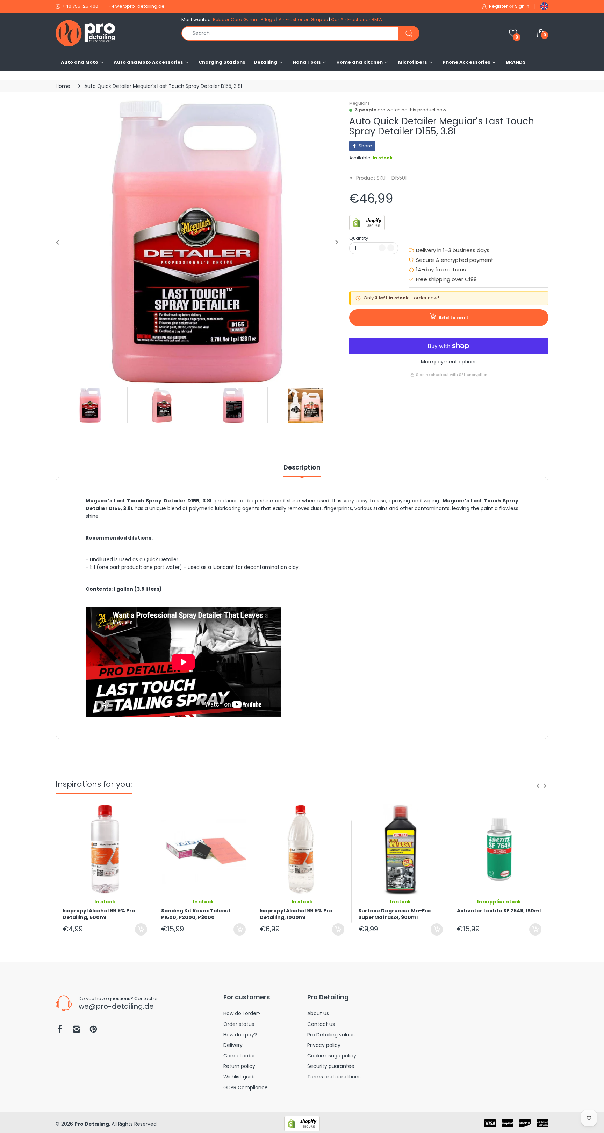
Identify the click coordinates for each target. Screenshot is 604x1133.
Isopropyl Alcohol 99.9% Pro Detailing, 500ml (99, 914)
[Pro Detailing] (113, 33)
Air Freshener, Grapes (303, 19)
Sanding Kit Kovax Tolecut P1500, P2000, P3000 (196, 914)
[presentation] (537, 785)
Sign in (522, 6)
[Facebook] (60, 1031)
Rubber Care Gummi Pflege (244, 19)
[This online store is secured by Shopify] (367, 222)
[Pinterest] (93, 1031)
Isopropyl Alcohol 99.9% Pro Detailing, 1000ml (296, 914)
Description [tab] (302, 467)
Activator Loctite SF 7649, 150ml (499, 911)
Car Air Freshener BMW (357, 19)
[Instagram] (76, 1031)
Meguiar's (359, 103)
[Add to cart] (141, 929)
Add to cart (453, 317)
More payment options (449, 362)
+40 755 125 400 (80, 6)
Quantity (358, 238)
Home (63, 86)
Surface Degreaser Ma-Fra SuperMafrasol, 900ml (394, 914)
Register (498, 6)
